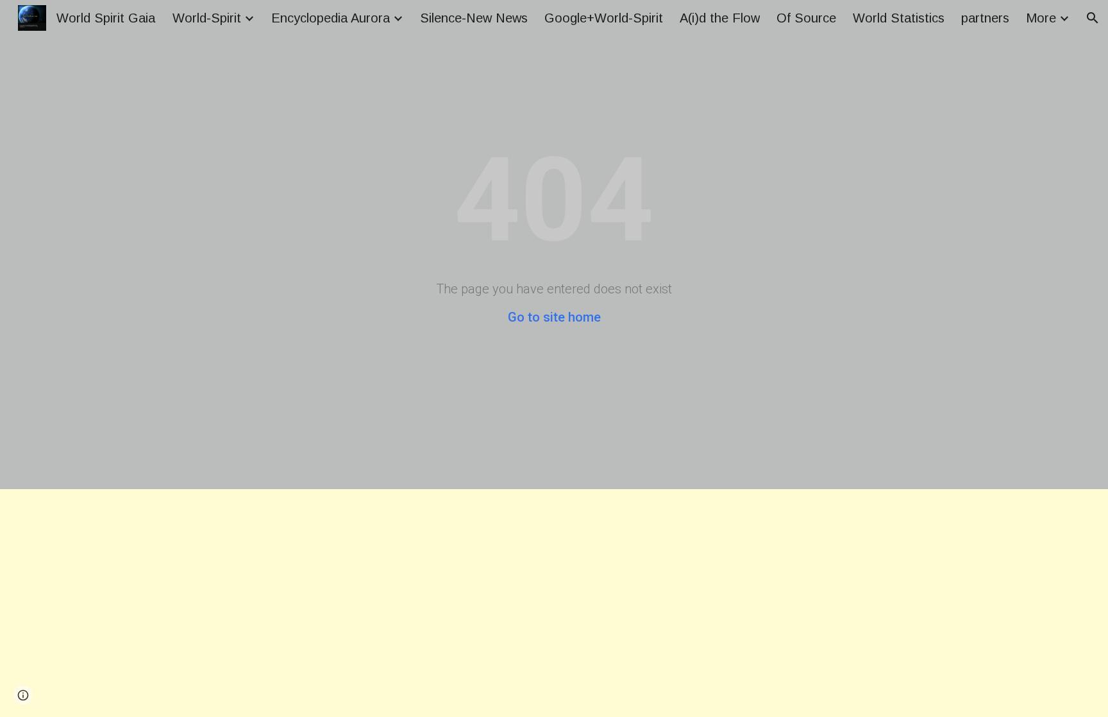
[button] (1092, 18)
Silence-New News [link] (474, 18)
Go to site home (554, 317)
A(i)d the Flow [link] (720, 18)
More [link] (1041, 18)
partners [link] (985, 18)
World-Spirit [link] (206, 18)
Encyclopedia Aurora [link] (330, 18)
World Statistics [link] (898, 18)
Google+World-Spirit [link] (603, 18)
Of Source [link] (806, 18)
